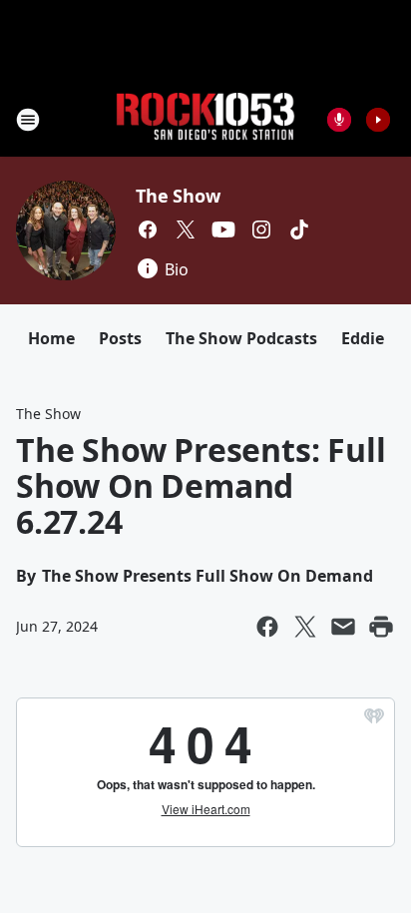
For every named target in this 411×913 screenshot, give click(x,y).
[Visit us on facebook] (148, 229)
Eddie (362, 338)
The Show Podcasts (241, 338)
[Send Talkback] (339, 120)
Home (51, 338)
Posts (120, 338)
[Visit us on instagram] (261, 229)
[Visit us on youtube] (223, 229)
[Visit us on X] (186, 229)
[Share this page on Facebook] (267, 627)
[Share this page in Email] (343, 627)
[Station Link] (205, 119)
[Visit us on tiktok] (299, 229)
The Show (177, 196)
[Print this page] (381, 627)
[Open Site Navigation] (28, 120)
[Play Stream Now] (378, 120)
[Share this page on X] (305, 627)
